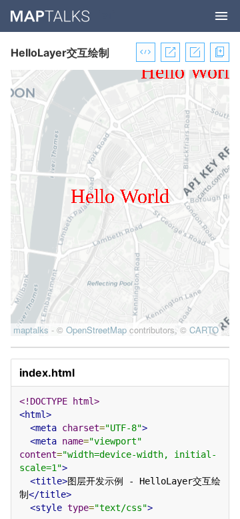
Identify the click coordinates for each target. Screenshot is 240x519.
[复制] (217, 52)
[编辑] (192, 52)
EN (106, 16)
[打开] (167, 52)
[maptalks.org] (51, 16)
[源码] (143, 52)
